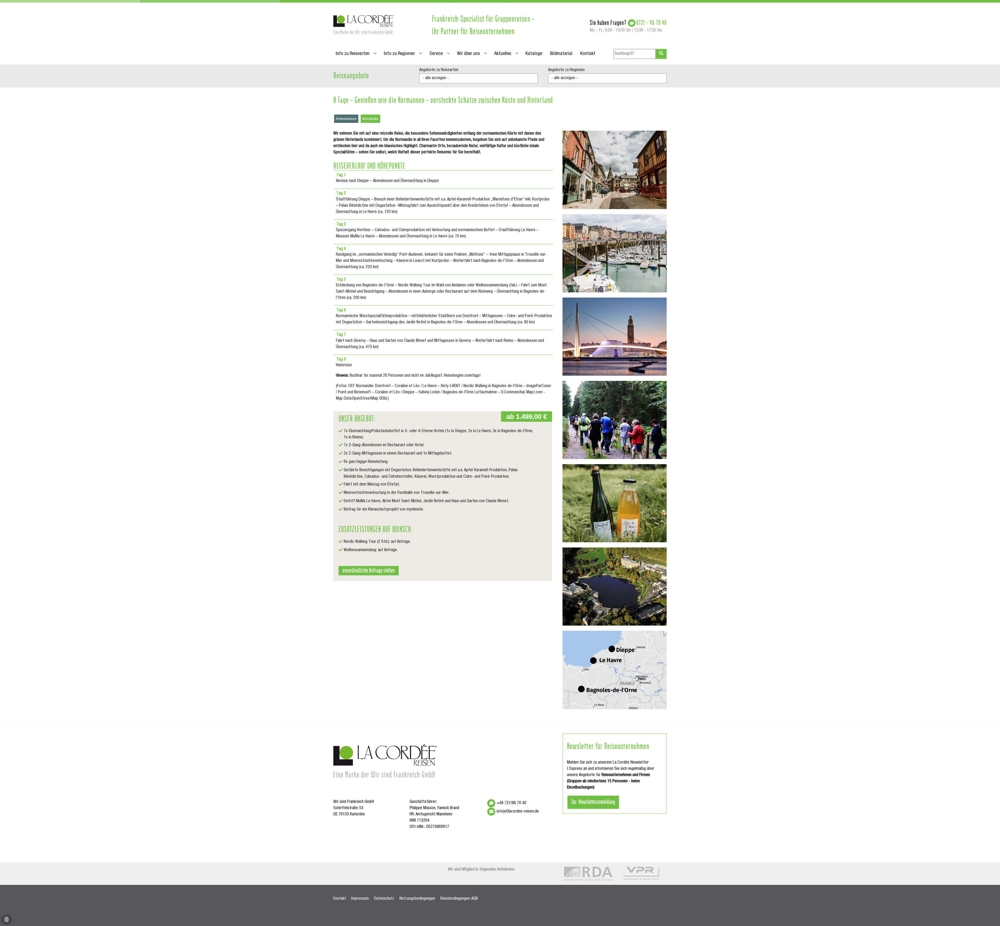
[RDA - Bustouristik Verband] (588, 874)
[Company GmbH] (363, 24)
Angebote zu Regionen (566, 70)
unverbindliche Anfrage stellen (368, 570)
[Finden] (661, 54)
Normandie (370, 119)
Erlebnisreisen (346, 119)
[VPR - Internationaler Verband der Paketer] (641, 873)
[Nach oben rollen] (988, 914)
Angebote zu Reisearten (438, 70)
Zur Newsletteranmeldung (593, 801)
